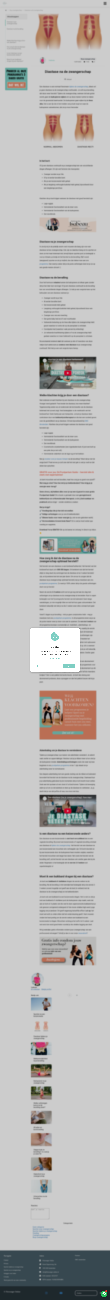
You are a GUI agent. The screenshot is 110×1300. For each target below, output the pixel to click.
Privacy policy (55, 658)
